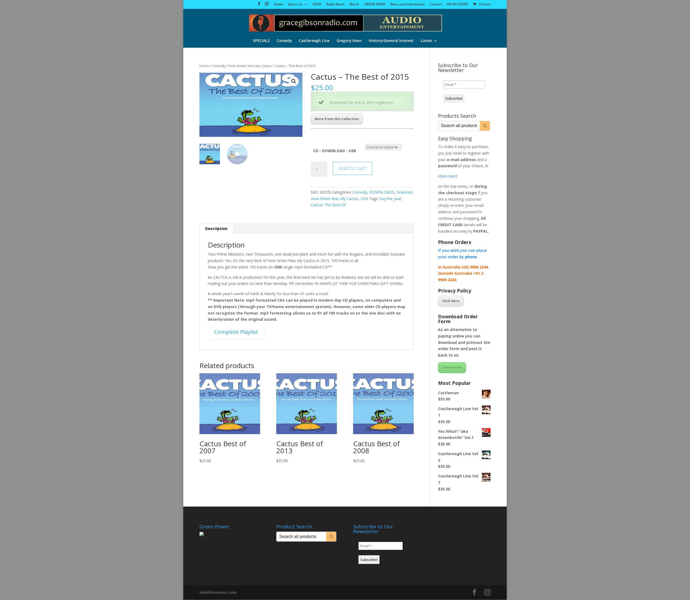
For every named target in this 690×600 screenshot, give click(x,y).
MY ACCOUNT (457, 4)
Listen (426, 41)
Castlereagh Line (314, 41)
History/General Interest (391, 41)
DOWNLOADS (381, 192)
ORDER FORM (374, 4)
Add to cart (353, 168)
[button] (294, 81)
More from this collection (337, 119)
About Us (295, 4)
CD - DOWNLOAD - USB (334, 150)
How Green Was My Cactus (250, 65)
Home (278, 4)
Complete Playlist (236, 332)
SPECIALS (261, 41)
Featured (404, 192)
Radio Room (335, 4)
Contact (436, 4)
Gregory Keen (349, 41)
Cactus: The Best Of (328, 204)
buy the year (390, 198)
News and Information (407, 4)
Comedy (284, 41)
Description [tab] (216, 228)
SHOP (317, 4)
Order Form (452, 367)
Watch (354, 4)
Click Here (451, 301)
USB (364, 198)
